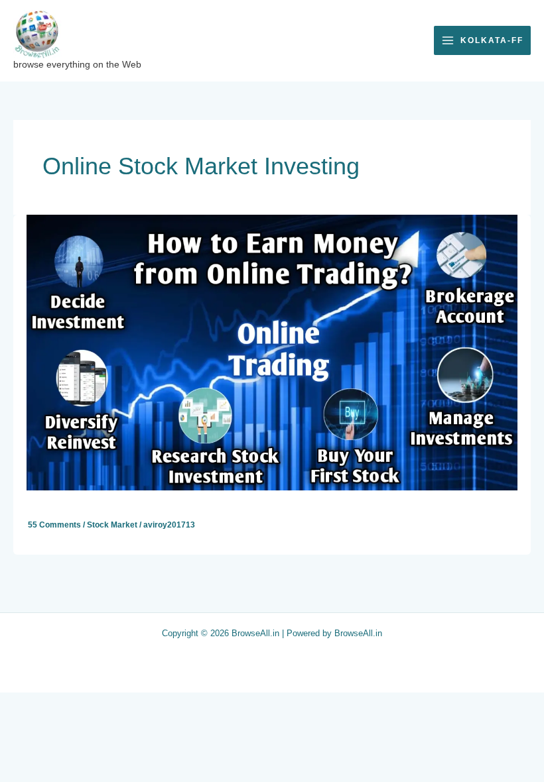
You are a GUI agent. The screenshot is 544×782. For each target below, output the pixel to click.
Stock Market (112, 525)
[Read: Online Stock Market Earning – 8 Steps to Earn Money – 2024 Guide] (272, 352)
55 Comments (54, 525)
